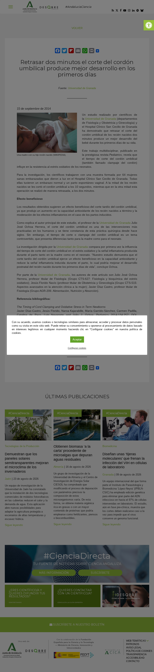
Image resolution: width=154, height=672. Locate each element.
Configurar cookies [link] (77, 348)
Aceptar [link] (77, 339)
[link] (149, 25)
